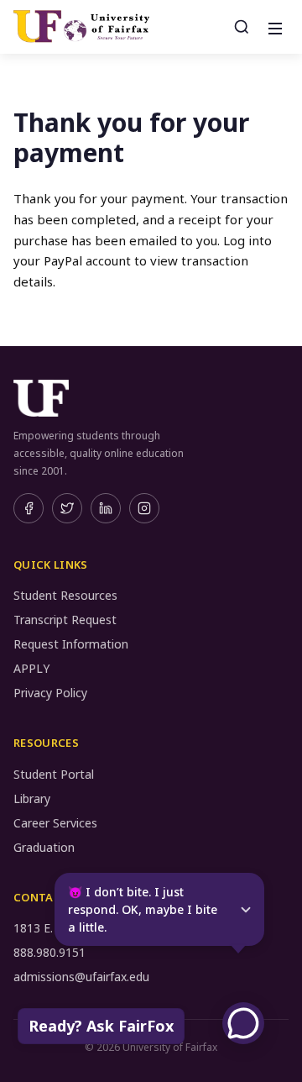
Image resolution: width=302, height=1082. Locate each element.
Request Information (70, 644)
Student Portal (53, 774)
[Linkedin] (106, 508)
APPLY (31, 668)
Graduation (44, 847)
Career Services (55, 823)
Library (31, 798)
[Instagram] (144, 508)
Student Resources (65, 595)
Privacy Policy (50, 693)
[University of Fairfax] (81, 27)
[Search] (241, 27)
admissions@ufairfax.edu (81, 977)
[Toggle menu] (273, 27)
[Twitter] (67, 508)
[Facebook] (28, 508)
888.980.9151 (49, 952)
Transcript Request (65, 620)
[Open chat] (243, 1023)
